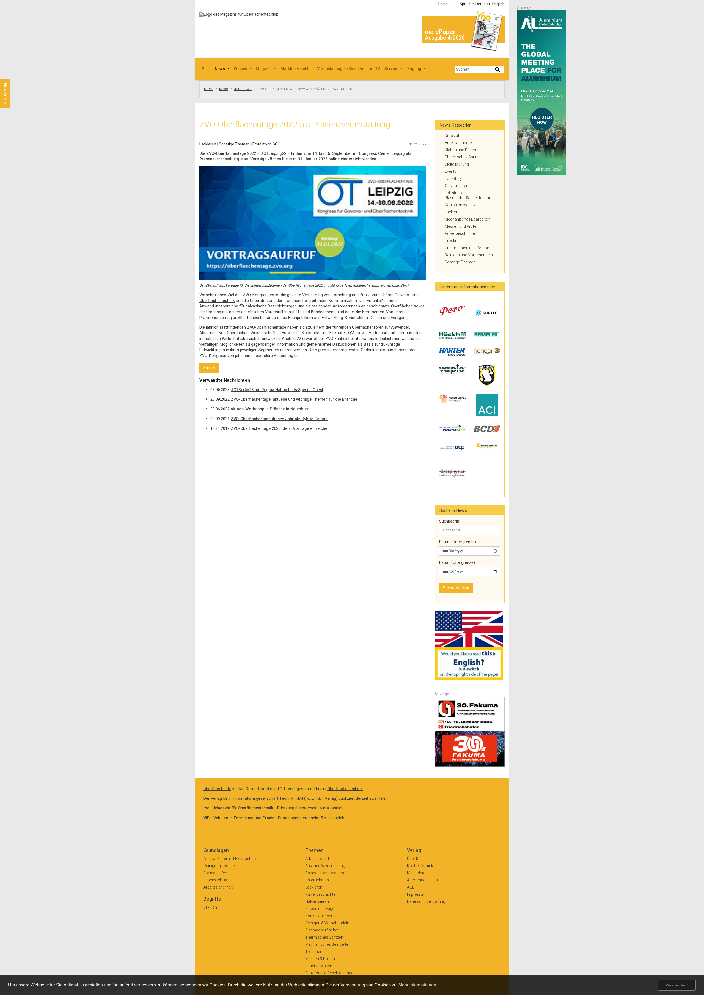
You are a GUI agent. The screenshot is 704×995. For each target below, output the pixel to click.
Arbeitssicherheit (459, 143)
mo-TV (373, 69)
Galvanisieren (456, 186)
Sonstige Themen (460, 262)
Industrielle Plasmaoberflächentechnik (468, 195)
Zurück (209, 368)
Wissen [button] (241, 69)
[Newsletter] (14, 74)
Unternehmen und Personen (469, 248)
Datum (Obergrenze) (457, 562)
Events (450, 171)
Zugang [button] (414, 69)
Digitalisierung (457, 164)
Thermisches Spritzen (464, 157)
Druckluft (452, 136)
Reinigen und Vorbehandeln (469, 255)
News (223, 89)
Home (208, 89)
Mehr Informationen (417, 985)
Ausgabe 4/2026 (445, 38)
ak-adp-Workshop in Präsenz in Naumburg (270, 409)
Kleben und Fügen (460, 150)
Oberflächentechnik (217, 301)
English (498, 4)
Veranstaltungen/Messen (340, 69)
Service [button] (391, 69)
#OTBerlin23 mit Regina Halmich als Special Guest (277, 390)
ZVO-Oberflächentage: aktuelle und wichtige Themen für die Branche (294, 399)
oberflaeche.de (217, 789)
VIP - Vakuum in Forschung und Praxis (239, 818)
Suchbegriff (449, 521)
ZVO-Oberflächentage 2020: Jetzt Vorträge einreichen (280, 428)
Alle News (243, 89)
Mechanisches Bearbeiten (467, 219)
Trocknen (453, 241)
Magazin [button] (264, 69)
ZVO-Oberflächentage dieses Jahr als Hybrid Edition (279, 419)
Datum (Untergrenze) (457, 542)
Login (443, 4)
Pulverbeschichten (461, 234)
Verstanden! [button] (677, 985)
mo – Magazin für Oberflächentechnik (238, 808)
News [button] (220, 69)
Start (206, 69)
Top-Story (453, 179)
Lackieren (453, 212)
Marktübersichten (296, 69)
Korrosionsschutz (460, 205)
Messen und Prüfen (462, 226)
